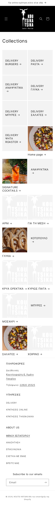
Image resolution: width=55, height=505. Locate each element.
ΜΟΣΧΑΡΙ (8, 321)
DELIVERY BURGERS (11, 62)
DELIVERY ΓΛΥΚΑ (37, 88)
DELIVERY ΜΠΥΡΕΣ (11, 113)
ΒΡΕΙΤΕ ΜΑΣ (12, 463)
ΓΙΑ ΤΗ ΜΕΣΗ (37, 223)
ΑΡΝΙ (5, 223)
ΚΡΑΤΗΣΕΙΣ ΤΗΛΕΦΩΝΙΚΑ (20, 416)
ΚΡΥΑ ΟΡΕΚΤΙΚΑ (13, 288)
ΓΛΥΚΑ (6, 256)
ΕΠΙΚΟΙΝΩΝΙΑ (13, 449)
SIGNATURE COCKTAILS (10, 189)
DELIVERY (11, 402)
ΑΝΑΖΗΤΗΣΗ (13, 442)
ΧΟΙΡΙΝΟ (33, 354)
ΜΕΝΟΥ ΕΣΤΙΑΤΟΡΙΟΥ (18, 435)
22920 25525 (27, 385)
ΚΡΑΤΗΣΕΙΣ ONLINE (17, 409)
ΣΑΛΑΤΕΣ (8, 354)
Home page (35, 154)
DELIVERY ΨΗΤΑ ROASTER (11, 138)
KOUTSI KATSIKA (21, 497)
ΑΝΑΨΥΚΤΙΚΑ (40, 169)
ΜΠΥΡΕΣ (36, 305)
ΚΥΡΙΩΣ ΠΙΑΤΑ (37, 288)
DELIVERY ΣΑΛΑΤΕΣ (37, 113)
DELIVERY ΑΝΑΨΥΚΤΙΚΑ (14, 86)
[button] (6, 19)
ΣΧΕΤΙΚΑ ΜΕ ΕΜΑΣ (16, 456)
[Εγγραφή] (45, 482)
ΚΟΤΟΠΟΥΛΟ (39, 238)
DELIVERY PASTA (37, 62)
